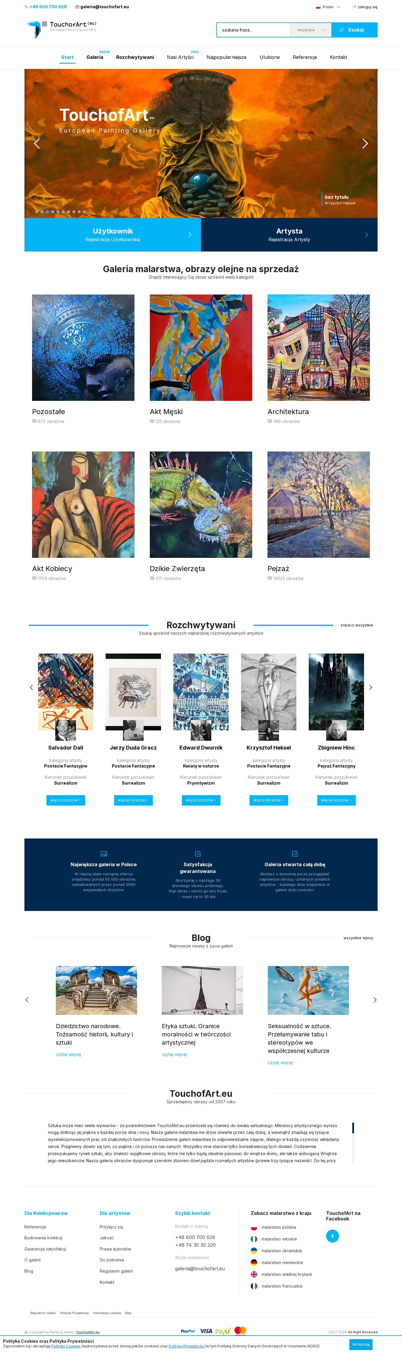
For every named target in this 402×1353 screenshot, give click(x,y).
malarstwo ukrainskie (282, 1250)
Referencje (305, 57)
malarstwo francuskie (282, 1286)
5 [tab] (58, 211)
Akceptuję (361, 1344)
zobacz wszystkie (356, 625)
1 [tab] (36, 211)
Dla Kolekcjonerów (46, 1213)
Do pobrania (112, 1259)
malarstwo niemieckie (282, 1262)
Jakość (107, 1237)
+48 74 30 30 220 (195, 1245)
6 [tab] (63, 211)
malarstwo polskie (279, 1227)
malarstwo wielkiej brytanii (287, 1274)
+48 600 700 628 (48, 6)
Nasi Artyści (180, 57)
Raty (128, 1313)
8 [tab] (73, 211)
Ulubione (270, 57)
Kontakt (338, 57)
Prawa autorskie (115, 1248)
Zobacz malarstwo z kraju (281, 1213)
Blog (28, 1270)
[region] (201, 1143)
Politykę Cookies (66, 1346)
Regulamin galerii (116, 1270)
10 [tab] (84, 211)
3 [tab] (47, 211)
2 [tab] (42, 211)
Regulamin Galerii (43, 1313)
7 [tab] (68, 211)
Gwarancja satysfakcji (45, 1248)
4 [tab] (52, 211)
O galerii (32, 1259)
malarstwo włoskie (279, 1238)
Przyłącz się (111, 1226)
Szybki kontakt (192, 1213)
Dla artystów (115, 1213)
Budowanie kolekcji (43, 1237)
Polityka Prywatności (74, 1313)
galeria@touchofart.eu (104, 6)
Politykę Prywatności (186, 1346)
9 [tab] (79, 211)
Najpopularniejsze (227, 57)
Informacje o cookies (107, 1313)
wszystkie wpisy (358, 937)
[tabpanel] (201, 143)
